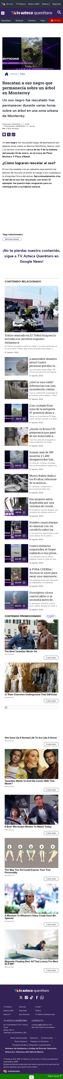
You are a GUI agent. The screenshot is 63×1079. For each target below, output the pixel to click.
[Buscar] (59, 12)
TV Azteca (21, 4)
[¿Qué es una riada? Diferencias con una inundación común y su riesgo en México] (16, 390)
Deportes (57, 4)
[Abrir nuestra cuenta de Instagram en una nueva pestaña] (26, 997)
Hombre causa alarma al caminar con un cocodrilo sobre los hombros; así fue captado (43, 529)
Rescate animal (12, 239)
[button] (31, 1077)
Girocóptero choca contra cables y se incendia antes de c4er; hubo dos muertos (41, 599)
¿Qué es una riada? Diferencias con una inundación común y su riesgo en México (43, 387)
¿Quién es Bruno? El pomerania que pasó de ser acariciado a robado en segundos (42, 434)
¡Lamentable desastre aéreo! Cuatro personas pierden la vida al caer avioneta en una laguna (43, 366)
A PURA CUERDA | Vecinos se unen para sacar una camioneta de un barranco (43, 574)
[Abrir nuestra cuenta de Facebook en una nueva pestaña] (37, 997)
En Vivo (57, 21)
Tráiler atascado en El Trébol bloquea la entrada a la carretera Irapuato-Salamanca (30, 339)
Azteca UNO (34, 4)
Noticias (19, 20)
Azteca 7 (46, 4)
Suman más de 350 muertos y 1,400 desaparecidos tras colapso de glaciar (41, 457)
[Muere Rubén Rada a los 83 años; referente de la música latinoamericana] (16, 484)
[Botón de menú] (2, 13)
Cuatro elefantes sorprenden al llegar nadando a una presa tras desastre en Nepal (43, 551)
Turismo (32, 20)
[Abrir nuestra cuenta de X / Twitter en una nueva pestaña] (21, 997)
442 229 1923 (37, 1027)
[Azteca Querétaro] (31, 12)
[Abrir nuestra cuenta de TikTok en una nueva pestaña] (31, 997)
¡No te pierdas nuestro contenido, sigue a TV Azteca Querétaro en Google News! (31, 256)
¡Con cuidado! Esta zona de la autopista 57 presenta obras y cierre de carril (42, 411)
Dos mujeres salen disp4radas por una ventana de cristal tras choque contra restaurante (41, 506)
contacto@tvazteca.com (42, 1025)
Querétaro (6, 20)
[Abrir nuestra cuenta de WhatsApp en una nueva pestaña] (42, 997)
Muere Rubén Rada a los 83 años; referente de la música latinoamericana (43, 481)
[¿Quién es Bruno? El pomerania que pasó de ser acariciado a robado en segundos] (16, 437)
